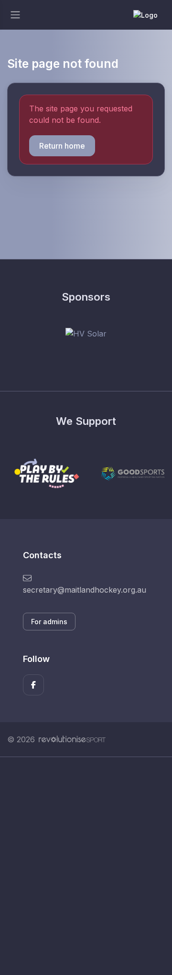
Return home (62, 146)
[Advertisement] (86, 866)
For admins (49, 622)
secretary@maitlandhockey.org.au (84, 590)
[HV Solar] (86, 333)
